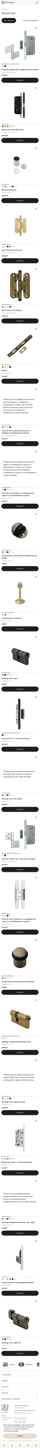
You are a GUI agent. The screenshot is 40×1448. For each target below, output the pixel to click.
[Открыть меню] (36, 2)
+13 (16, 126)
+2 (8, 66)
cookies (17, 1425)
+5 (15, 186)
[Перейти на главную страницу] (8, 2)
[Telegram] (20, 1422)
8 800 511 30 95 (19, 1408)
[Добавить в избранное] (36, 28)
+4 (13, 246)
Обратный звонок (20, 1418)
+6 (15, 1279)
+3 (10, 615)
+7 (15, 1159)
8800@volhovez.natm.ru (22, 1413)
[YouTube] (24, 1422)
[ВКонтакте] (15, 1422)
